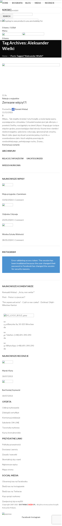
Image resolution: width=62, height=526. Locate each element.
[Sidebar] (3, 522)
